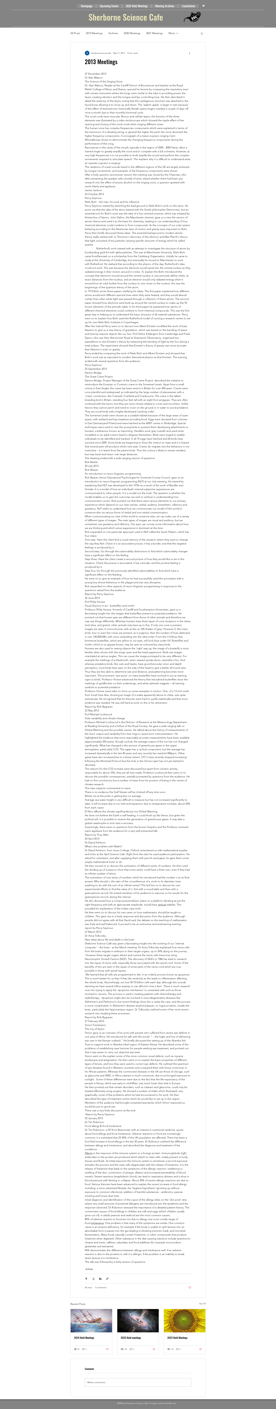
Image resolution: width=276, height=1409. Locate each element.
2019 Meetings (94, 33)
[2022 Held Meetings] (184, 1320)
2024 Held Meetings (84, 1338)
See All (202, 1303)
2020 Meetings (132, 33)
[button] (202, 33)
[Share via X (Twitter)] (93, 1278)
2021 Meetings (154, 33)
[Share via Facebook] (86, 1278)
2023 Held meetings (131, 1338)
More (172, 33)
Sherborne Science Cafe (126, 17)
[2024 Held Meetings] (91, 1320)
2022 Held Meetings (177, 1338)
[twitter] (203, 5)
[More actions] (189, 53)
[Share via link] (107, 1278)
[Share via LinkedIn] (100, 1278)
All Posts (75, 33)
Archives (113, 33)
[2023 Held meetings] (138, 1320)
